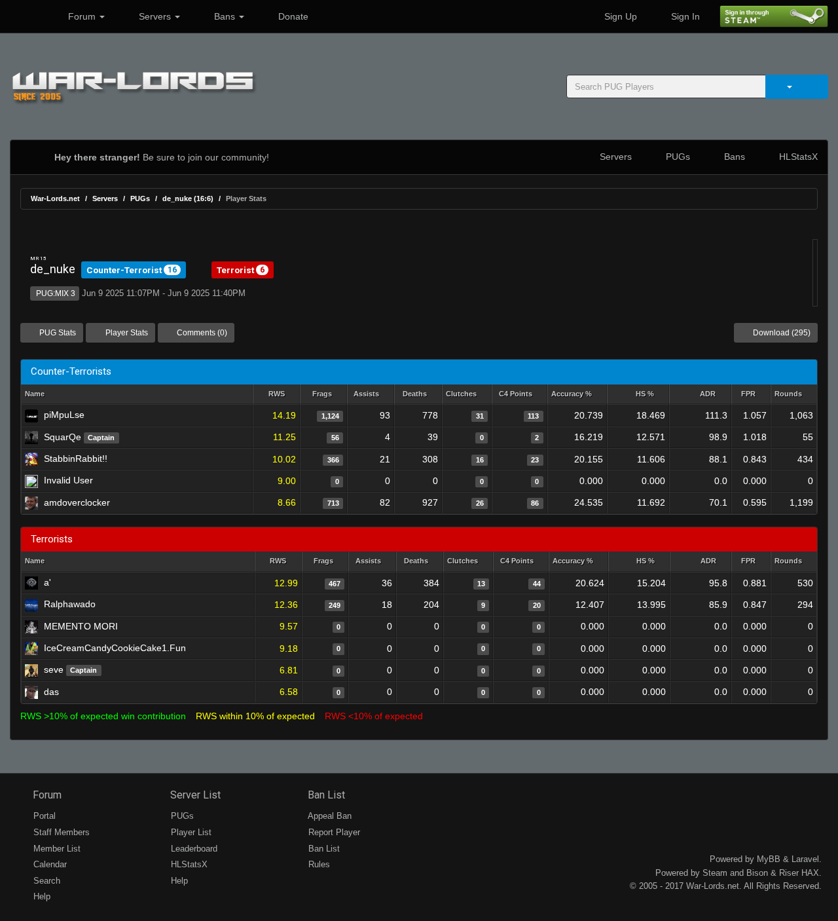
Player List (189, 832)
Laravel (805, 859)
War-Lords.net (55, 198)
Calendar (49, 864)
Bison (757, 873)
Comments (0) (201, 332)
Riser (789, 873)
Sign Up (619, 16)
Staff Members (60, 832)
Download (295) (781, 332)
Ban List (325, 795)
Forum (81, 16)
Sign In (684, 16)
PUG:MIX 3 (54, 293)
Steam (714, 873)
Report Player (333, 832)
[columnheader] (276, 395)
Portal (43, 816)
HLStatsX (797, 156)
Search (45, 881)
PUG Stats (56, 332)
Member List (56, 849)
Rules (318, 864)
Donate (292, 16)
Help (40, 896)
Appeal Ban (329, 816)
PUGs (676, 156)
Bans (224, 16)
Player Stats (125, 332)
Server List (194, 795)
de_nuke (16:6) (187, 198)
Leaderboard (192, 849)
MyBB (768, 859)
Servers (154, 16)
